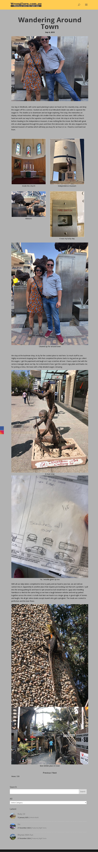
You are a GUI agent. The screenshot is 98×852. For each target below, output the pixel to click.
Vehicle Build (34, 817)
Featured (35, 828)
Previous (47, 772)
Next (54, 772)
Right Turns (42, 828)
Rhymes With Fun (25, 835)
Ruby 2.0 (21, 814)
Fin (19, 824)
